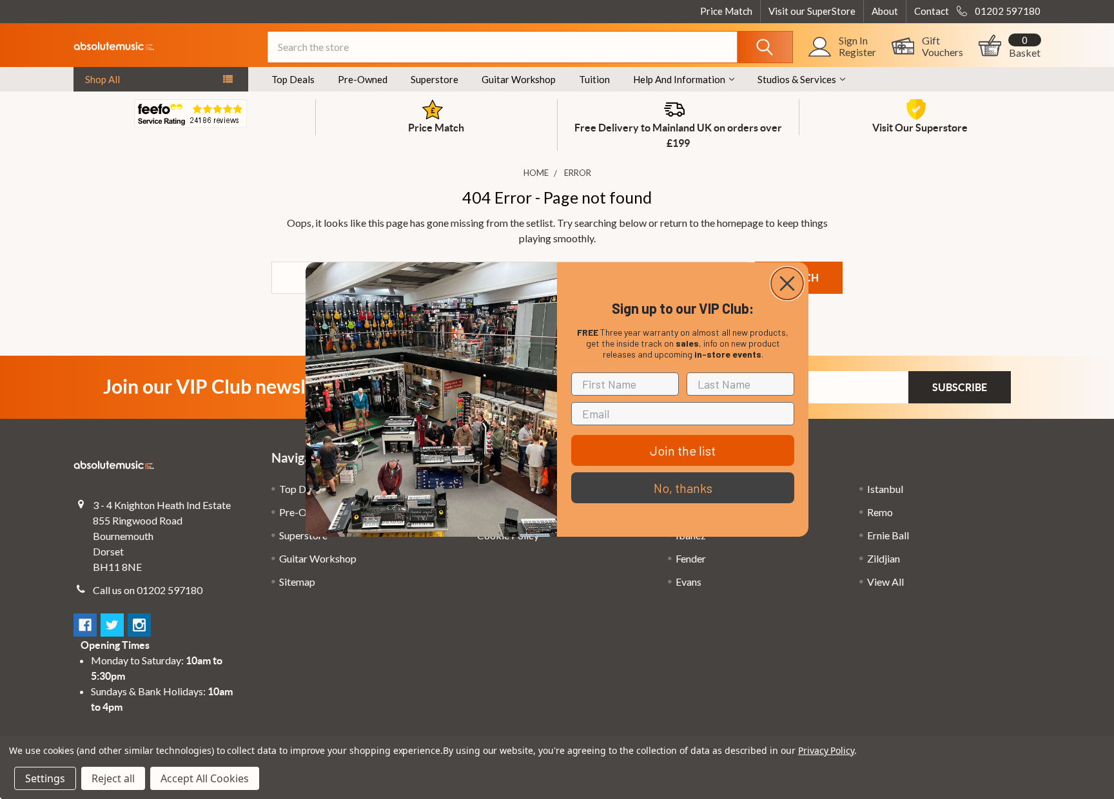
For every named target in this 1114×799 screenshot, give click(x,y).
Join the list (683, 450)
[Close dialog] (787, 283)
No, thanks (683, 488)
